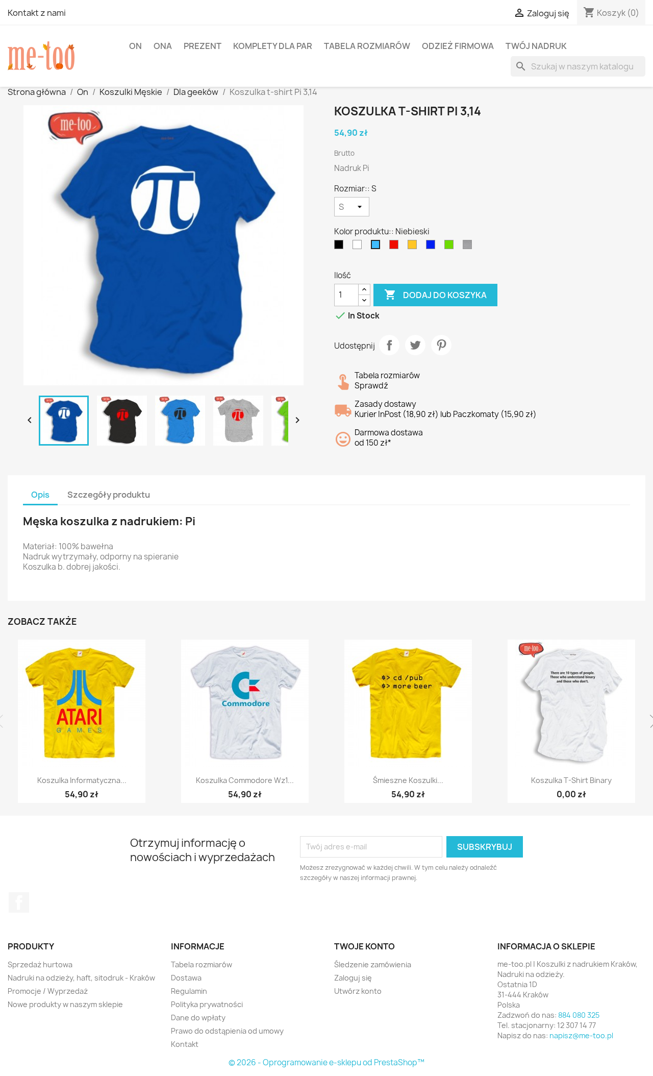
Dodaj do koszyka (435, 294)
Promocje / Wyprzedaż (48, 991)
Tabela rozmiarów (367, 46)
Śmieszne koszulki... (408, 780)
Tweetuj (415, 345)
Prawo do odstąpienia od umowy (227, 1031)
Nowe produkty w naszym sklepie (65, 1004)
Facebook (19, 902)
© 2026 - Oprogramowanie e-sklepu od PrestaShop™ (326, 1062)
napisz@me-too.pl (581, 1035)
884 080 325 (578, 1015)
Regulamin (189, 991)
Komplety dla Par (272, 46)
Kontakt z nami (37, 12)
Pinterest (441, 345)
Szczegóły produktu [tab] (108, 494)
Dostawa (186, 978)
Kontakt (184, 1044)
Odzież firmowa (458, 46)
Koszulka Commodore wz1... (245, 780)
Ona (163, 46)
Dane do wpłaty (198, 1017)
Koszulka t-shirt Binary (571, 780)
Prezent (202, 46)
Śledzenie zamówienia (372, 964)
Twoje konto (364, 946)
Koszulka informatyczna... (82, 780)
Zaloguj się (353, 978)
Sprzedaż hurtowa (40, 964)
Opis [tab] (40, 494)
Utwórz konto (358, 991)
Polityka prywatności (207, 1004)
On (135, 46)
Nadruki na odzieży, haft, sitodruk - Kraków (81, 978)
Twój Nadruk (536, 46)
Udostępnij (389, 345)
